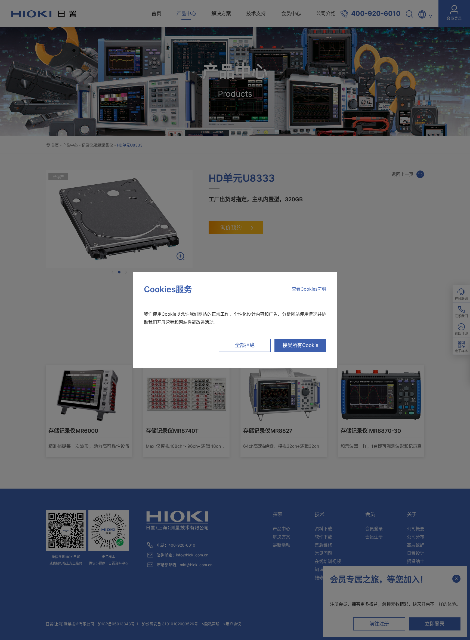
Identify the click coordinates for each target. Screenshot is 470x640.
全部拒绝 (245, 345)
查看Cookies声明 (309, 289)
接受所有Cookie (300, 345)
